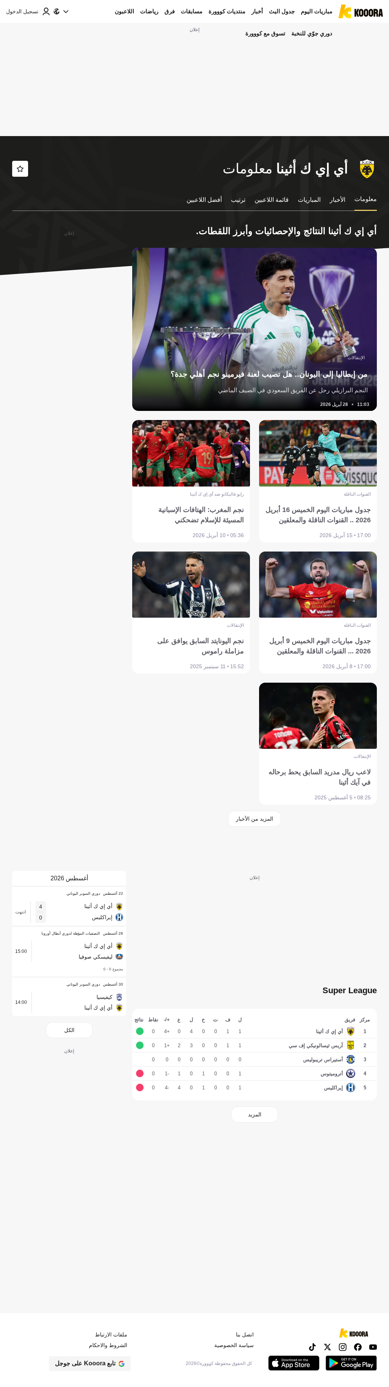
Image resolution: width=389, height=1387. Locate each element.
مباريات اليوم (316, 11)
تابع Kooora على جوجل (85, 1363)
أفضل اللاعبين (204, 200)
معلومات (365, 199)
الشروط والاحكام (108, 1345)
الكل (69, 1030)
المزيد (254, 1114)
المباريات (309, 200)
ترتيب (238, 200)
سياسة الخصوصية (234, 1345)
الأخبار (337, 200)
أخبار (257, 11)
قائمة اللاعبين (272, 200)
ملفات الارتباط (111, 1335)
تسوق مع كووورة (265, 33)
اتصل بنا (245, 1335)
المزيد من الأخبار (254, 819)
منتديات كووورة (227, 11)
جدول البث (282, 11)
